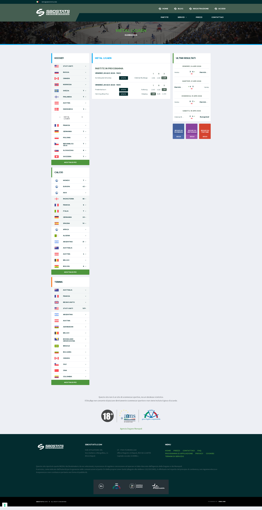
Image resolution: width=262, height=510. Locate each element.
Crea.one (221, 501)
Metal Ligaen (67, 118)
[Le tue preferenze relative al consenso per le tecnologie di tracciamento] (4, 505)
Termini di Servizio (174, 456)
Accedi (221, 8)
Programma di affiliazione (179, 453)
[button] (37, 2)
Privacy (199, 453)
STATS (123, 78)
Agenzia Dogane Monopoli (131, 428)
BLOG (180, 8)
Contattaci (218, 17)
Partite (164, 17)
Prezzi (199, 17)
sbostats (40, 501)
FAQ (199, 451)
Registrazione (201, 8)
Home (165, 8)
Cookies (210, 453)
